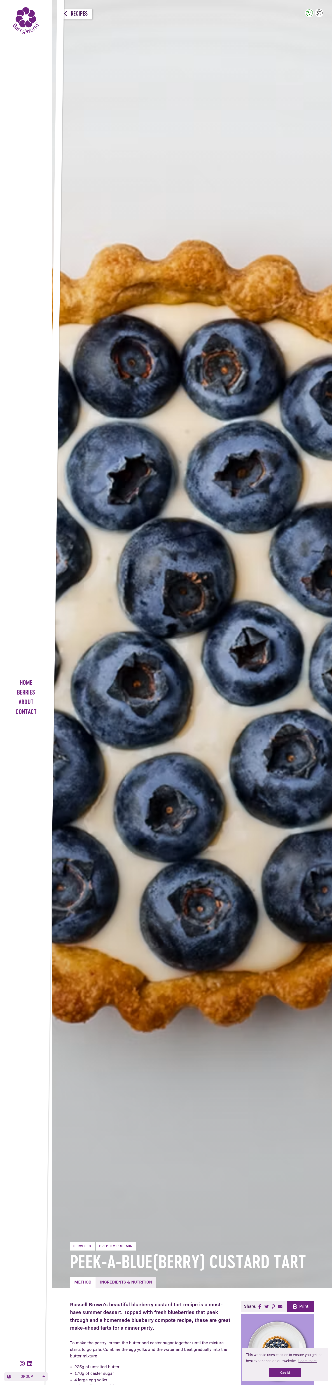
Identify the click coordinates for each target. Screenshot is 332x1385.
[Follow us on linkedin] (29, 1364)
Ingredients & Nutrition (126, 1282)
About (26, 703)
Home (26, 683)
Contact (26, 712)
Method (82, 1282)
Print (303, 1306)
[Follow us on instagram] (23, 1364)
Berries (26, 693)
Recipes (78, 14)
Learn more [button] (307, 1361)
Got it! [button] (285, 1372)
